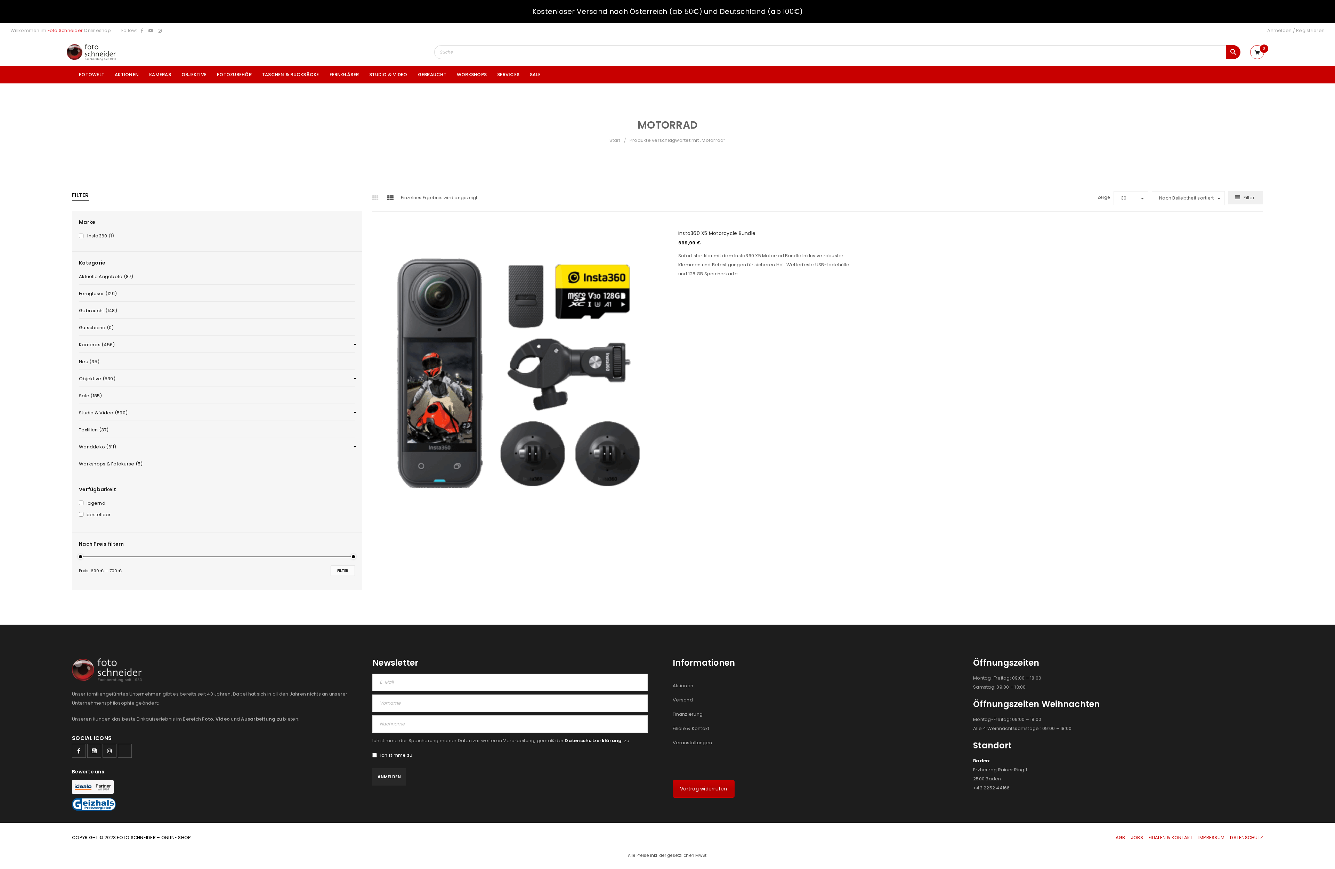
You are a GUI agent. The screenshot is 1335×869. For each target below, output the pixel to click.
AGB (1121, 837)
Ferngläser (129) (98, 293)
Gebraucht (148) (98, 310)
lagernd (96, 503)
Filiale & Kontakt (691, 728)
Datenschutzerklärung (593, 740)
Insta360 (97, 236)
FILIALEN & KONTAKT (1171, 837)
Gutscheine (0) (96, 327)
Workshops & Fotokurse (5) (111, 464)
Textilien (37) (94, 430)
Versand (683, 700)
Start (614, 140)
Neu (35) (89, 361)
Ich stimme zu (396, 755)
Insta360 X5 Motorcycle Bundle (716, 233)
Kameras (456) (97, 344)
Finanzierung (688, 714)
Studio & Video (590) (103, 412)
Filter (342, 570)
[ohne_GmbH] (109, 670)
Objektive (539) (97, 378)
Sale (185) (90, 395)
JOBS (1137, 837)
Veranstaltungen (692, 742)
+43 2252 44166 (991, 788)
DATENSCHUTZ (1246, 837)
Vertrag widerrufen (703, 788)
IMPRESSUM (1211, 837)
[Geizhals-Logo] (94, 804)
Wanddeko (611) (97, 447)
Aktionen (683, 685)
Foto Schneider (65, 30)
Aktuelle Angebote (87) (106, 276)
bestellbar (99, 515)
